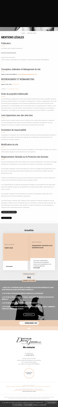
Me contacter (29, 347)
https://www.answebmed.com (27, 74)
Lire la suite (9, 266)
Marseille (32, 386)
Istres (43, 386)
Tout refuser (18, 405)
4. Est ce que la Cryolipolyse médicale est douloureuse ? (20, 303)
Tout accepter (51, 402)
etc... (51, 386)
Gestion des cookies (9, 212)
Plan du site (34, 390)
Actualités (29, 230)
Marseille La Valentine (10, 386)
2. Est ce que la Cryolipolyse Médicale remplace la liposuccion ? (23, 293)
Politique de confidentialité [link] (40, 404)
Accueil (23, 33)
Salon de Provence (38, 386)
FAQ (29, 278)
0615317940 (16, 84)
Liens (23, 390)
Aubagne (17, 386)
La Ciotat (28, 386)
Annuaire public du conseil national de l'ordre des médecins (15, 397)
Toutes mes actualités (29, 274)
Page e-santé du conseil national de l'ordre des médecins (38, 397)
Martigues (47, 386)
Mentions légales (32, 33)
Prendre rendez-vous (31, 323)
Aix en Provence (22, 386)
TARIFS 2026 (9, 248)
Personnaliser (28, 405)
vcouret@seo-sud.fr (13, 89)
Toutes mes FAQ (29, 314)
